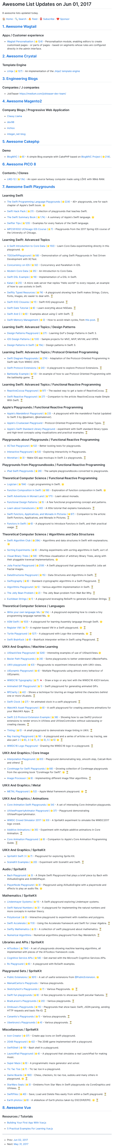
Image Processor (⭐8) (20, 778)
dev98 (10, 122)
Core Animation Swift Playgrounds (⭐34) (30, 804)
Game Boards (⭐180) (19, 1075)
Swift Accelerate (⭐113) (21, 923)
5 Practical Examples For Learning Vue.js (30, 1128)
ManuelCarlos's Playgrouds (22, 983)
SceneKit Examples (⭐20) (22, 862)
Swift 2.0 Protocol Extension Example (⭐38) (32, 717)
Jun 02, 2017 (21, 1139)
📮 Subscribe (46, 18)
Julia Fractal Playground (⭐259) (25, 565)
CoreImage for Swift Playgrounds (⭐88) (30, 768)
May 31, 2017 (21, 1144)
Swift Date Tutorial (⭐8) (21, 307)
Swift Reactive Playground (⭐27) (26, 396)
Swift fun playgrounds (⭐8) (23, 994)
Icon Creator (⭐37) (18, 1035)
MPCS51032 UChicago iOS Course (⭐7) (30, 229)
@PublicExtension (85, 977)
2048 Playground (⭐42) (21, 1041)
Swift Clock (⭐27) (17, 701)
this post (90, 319)
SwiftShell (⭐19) (16, 1047)
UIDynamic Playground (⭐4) (23, 670)
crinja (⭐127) (15, 71)
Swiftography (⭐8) (18, 580)
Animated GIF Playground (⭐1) (24, 686)
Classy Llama (14, 116)
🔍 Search (20, 18)
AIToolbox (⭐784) (17, 948)
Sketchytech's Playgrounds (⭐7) (25, 989)
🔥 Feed (32, 18)
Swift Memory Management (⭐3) (26, 319)
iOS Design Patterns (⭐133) (23, 339)
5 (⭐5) (51, 739)
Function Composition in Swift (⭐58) (28, 490)
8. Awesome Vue (16, 1107)
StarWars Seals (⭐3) (19, 1084)
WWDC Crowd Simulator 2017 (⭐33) (28, 820)
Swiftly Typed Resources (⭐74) (25, 292)
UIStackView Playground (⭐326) (26, 652)
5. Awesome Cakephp (20, 141)
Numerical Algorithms (19, 935)
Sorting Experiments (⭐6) (22, 549)
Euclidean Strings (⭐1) (20, 598)
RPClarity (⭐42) (16, 692)
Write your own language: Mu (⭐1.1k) (28, 612)
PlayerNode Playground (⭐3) (24, 884)
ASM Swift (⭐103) (17, 621)
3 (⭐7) (32, 739)
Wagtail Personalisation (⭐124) (25, 41)
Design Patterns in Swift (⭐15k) (25, 345)
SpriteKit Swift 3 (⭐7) (20, 856)
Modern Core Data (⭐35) (22, 270)
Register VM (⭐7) (17, 627)
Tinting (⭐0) (14, 730)
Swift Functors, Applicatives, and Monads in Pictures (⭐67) (40, 514)
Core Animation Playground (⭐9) (26, 839)
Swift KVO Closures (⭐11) (22, 301)
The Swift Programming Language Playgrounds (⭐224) (38, 201)
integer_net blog (16, 133)
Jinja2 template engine (67, 71)
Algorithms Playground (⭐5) (23, 586)
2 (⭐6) (22, 739)
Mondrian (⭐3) (16, 457)
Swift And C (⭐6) (17, 313)
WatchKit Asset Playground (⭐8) (26, 707)
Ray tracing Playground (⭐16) (24, 736)
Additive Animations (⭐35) (22, 829)
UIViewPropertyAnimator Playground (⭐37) (32, 810)
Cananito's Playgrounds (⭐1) (23, 1016)
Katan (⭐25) (14, 282)
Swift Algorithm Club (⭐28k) (23, 540)
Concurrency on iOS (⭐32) (22, 265)
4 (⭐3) (41, 739)
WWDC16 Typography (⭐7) (23, 680)
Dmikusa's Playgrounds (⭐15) (24, 1006)
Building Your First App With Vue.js (26, 1122)
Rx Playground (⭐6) (18, 963)
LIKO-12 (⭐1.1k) (16, 179)
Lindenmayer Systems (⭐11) (23, 901)
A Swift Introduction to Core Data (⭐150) (31, 245)
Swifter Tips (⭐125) (18, 223)
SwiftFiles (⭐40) (16, 1094)
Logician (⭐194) (16, 484)
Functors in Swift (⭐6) (20, 523)
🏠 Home (7, 18)
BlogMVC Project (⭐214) (95, 156)
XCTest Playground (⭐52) (22, 445)
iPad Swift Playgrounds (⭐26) (24, 470)
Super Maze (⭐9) (17, 1063)
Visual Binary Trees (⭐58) (22, 555)
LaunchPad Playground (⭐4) (23, 1053)
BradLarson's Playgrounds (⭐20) (26, 1000)
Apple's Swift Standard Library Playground (31, 428)
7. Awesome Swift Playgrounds (28, 187)
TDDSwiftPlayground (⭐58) (23, 255)
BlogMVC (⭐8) (15, 156)
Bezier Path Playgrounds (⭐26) (25, 658)
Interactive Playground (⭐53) (24, 451)
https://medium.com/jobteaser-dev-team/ (42, 93)
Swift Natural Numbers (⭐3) (23, 907)
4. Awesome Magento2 (22, 101)
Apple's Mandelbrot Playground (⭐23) (29, 413)
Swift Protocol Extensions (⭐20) (26, 367)
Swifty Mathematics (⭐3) (21, 929)
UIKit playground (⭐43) (21, 664)
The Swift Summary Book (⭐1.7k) (26, 217)
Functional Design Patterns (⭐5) (25, 502)
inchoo (11, 128)
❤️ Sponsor (62, 18)
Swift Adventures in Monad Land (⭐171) (30, 496)
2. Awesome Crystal (19, 56)
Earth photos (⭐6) (18, 1100)
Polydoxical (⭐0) (17, 917)
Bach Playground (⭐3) (20, 875)
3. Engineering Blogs (20, 78)
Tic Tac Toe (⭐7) (17, 1069)
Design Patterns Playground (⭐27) (27, 333)
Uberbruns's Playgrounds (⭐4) (24, 1022)
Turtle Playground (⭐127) (22, 633)
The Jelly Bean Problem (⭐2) (24, 592)
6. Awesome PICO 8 (19, 164)
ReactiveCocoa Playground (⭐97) (26, 390)
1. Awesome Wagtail (19, 26)
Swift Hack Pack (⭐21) (20, 211)
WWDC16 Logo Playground (22, 745)
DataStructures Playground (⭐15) (26, 575)
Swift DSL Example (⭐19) (22, 276)
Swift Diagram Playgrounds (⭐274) (27, 358)
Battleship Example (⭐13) (22, 373)
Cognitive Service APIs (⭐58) (24, 957)
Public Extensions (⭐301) (21, 977)
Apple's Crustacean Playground (24, 422)
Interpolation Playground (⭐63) (25, 759)
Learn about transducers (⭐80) (25, 508)
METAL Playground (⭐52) (22, 791)
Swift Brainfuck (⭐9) (19, 639)
